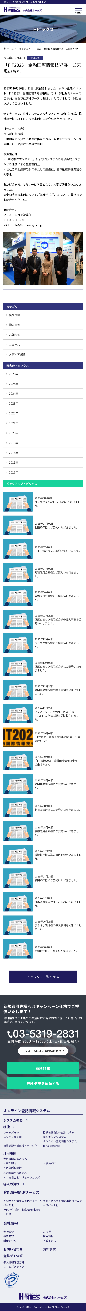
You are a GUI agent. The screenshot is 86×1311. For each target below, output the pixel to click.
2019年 (13, 443)
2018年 (13, 453)
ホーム (10, 48)
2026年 (13, 374)
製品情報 (14, 315)
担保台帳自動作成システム (58, 1132)
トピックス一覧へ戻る (43, 976)
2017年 (13, 462)
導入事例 (14, 325)
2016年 (13, 472)
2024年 (13, 393)
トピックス (22, 48)
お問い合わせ (13, 1249)
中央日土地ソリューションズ (23, 1177)
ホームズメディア (13, 1267)
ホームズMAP (11, 1132)
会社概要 (8, 1232)
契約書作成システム (54, 1137)
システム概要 (13, 1120)
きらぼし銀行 (14, 1167)
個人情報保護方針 (13, 1262)
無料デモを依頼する (43, 1083)
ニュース (14, 344)
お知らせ (14, 335)
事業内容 (8, 1236)
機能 (6, 1126)
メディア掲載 (17, 354)
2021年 (13, 423)
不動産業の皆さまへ (15, 1173)
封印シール (9, 1240)
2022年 (13, 413)
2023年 (13, 403)
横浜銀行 (51, 1163)
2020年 (13, 433)
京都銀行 (11, 1163)
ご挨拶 (47, 1232)
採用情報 (48, 1236)
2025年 (13, 384)
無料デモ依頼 (13, 1255)
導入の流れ (11, 1184)
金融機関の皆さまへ (15, 1159)
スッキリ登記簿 (12, 1137)
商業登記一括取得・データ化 (20, 1146)
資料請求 (43, 1068)
